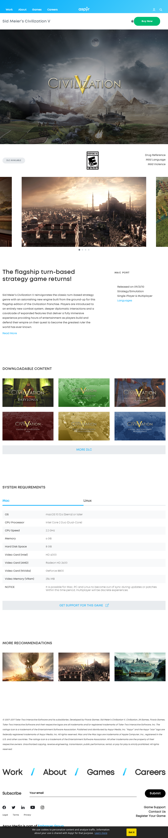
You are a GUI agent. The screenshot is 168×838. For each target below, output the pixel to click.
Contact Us (157, 811)
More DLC (84, 449)
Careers (52, 9)
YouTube (32, 807)
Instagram (42, 807)
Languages (124, 300)
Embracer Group (51, 826)
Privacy (27, 815)
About (22, 9)
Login (154, 9)
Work (9, 9)
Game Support (155, 807)
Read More (9, 333)
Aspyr (84, 9)
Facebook (4, 807)
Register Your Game (151, 816)
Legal (5, 815)
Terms (16, 815)
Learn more (101, 833)
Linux (88, 500)
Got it (132, 832)
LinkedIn (23, 807)
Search (160, 9)
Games (37, 9)
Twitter (13, 807)
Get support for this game (82, 605)
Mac (6, 500)
